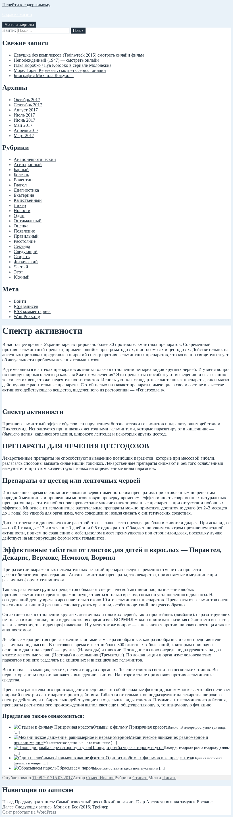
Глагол (20, 185)
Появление (24, 231)
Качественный (28, 200)
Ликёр (20, 205)
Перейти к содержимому (26, 4)
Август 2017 (26, 109)
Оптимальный (27, 220)
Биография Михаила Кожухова (44, 75)
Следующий (26, 251)
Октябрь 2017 (27, 99)
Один (19, 215)
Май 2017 (23, 125)
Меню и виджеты (19, 24)
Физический (26, 261)
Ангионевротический (35, 159)
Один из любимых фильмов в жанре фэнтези (149, 757)
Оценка (21, 225)
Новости (22, 210)
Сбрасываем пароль (76, 768)
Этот (18, 271)
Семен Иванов (100, 777)
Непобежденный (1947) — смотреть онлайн (56, 60)
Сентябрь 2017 (28, 104)
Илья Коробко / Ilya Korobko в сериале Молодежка (62, 65)
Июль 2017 (24, 115)
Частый (21, 266)
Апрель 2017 (26, 130)
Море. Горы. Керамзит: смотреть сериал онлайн (60, 70)
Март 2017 (24, 135)
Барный (21, 169)
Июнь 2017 (24, 120)
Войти (20, 301)
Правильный (26, 236)
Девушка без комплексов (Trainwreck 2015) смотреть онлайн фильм (79, 55)
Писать (169, 777)
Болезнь (21, 174)
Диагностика (26, 190)
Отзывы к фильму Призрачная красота (130, 727)
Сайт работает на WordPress (29, 812)
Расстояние (25, 241)
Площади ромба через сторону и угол (127, 747)
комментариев (32, 311)
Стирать (22, 256)
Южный (22, 277)
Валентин (23, 179)
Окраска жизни (17, 14)
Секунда (22, 246)
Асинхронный (28, 164)
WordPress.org (27, 316)
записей (26, 306)
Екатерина (24, 195)
